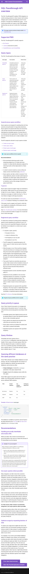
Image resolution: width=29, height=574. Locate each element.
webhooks (22, 171)
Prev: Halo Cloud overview (11, 561)
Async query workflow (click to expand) (12, 154)
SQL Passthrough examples (10, 210)
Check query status (8, 145)
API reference (8, 294)
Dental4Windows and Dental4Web (11, 48)
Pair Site (15, 421)
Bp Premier (6, 43)
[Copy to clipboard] (27, 406)
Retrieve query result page (9, 150)
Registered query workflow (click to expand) (13, 297)
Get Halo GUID (23, 421)
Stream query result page (9, 148)
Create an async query (8, 143)
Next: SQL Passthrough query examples (14, 564)
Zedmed (5, 45)
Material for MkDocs (10, 572)
